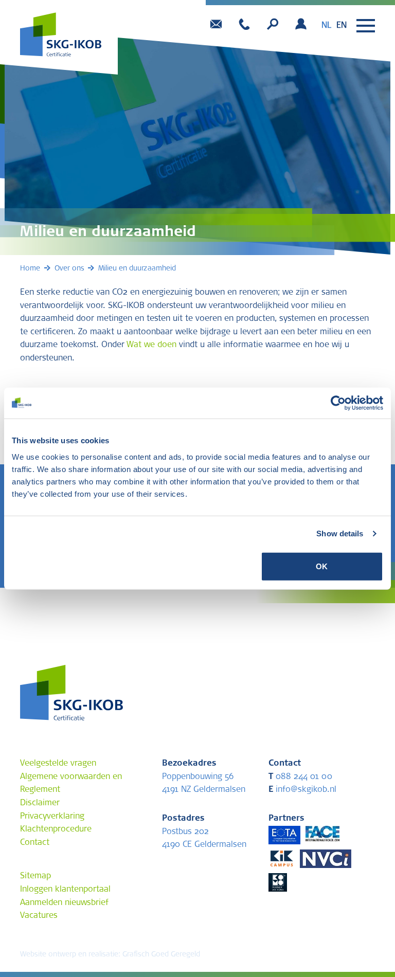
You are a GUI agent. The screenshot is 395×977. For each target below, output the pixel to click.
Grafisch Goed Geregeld (161, 954)
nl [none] (326, 25)
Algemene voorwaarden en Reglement (71, 783)
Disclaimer (40, 803)
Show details (339, 533)
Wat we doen (151, 345)
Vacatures (39, 916)
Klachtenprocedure (56, 829)
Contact (34, 843)
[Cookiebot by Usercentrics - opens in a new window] (338, 403)
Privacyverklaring (52, 816)
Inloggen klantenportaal (65, 889)
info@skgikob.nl (302, 790)
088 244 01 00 (300, 777)
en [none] (341, 25)
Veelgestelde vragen (58, 763)
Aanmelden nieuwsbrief (64, 903)
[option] (341, 26)
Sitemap (35, 876)
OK (322, 566)
